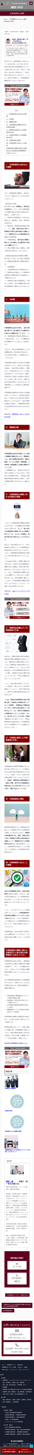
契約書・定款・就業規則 (18, 1382)
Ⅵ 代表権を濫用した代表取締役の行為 (16, 136)
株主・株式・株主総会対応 (9, 1384)
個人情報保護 (21, 1391)
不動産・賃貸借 (16, 1399)
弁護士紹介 (20, 1364)
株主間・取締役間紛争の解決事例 (13, 1412)
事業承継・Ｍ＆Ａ (22, 1384)
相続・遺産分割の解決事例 (23, 1429)
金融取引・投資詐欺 (26, 1399)
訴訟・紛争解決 (6, 1382)
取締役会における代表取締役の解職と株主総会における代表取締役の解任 (17, 1305)
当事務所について (11, 1364)
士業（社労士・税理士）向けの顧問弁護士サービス (15, 1394)
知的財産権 (28, 1391)
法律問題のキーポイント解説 (18, 19)
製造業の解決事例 (9, 1417)
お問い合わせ (5, 1369)
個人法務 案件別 (8, 1425)
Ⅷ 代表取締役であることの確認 (16, 144)
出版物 (25, 1367)
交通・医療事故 (6, 1402)
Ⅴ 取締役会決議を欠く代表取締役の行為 (16, 131)
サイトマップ (13, 1369)
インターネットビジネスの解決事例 (14, 1421)
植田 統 (19, 39)
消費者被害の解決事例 (22, 1432)
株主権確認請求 (7, 1310)
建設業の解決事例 (9, 1414)
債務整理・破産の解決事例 (23, 1434)
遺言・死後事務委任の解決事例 (13, 1427)
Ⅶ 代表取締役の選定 (13, 140)
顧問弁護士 (5, 1380)
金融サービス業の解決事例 (11, 1419)
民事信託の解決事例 (10, 1429)
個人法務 (3, 1397)
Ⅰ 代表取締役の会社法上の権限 (16, 115)
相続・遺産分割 (6, 1399)
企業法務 (3, 1378)
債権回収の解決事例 (10, 1434)
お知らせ (20, 1367)
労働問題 (5, 1387)
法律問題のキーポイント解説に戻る (17, 1295)
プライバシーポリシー (23, 1369)
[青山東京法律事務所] (14, 3)
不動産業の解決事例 (21, 1414)
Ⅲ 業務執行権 (11, 122)
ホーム (5, 19)
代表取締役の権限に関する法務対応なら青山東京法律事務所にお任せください (16, 150)
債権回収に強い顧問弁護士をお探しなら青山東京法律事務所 (17, 1389)
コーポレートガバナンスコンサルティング (20, 1380)
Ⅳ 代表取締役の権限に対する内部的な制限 (16, 126)
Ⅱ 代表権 (10, 119)
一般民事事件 (15, 1402)
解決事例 (4, 1407)
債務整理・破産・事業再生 (9, 1391)
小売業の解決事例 (20, 1417)
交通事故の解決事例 (10, 1432)
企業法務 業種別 (8, 1410)
